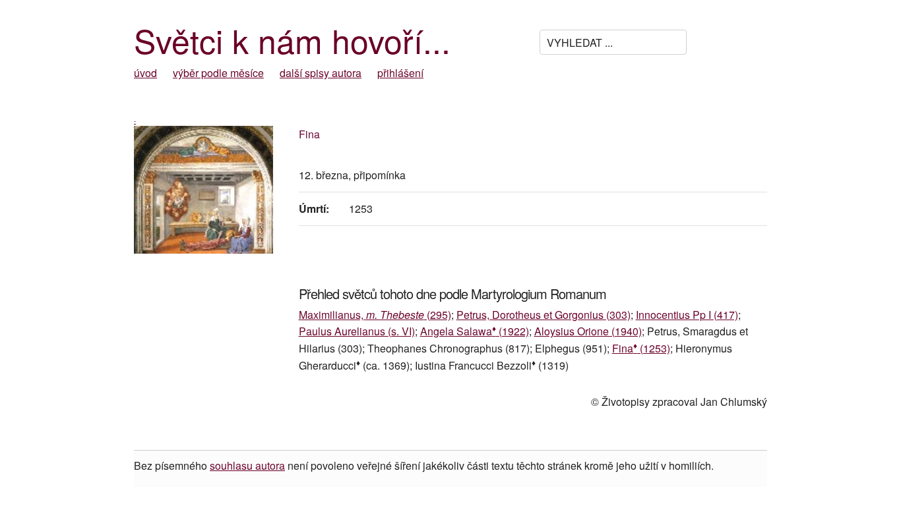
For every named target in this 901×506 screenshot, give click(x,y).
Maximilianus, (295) (375, 314)
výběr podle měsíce (218, 72)
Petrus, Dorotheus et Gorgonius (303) (543, 314)
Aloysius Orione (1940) (588, 331)
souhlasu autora (247, 465)
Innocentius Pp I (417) (687, 314)
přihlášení (400, 72)
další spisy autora (320, 72)
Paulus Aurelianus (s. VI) (357, 331)
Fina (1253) (641, 348)
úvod (145, 72)
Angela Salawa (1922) (474, 331)
